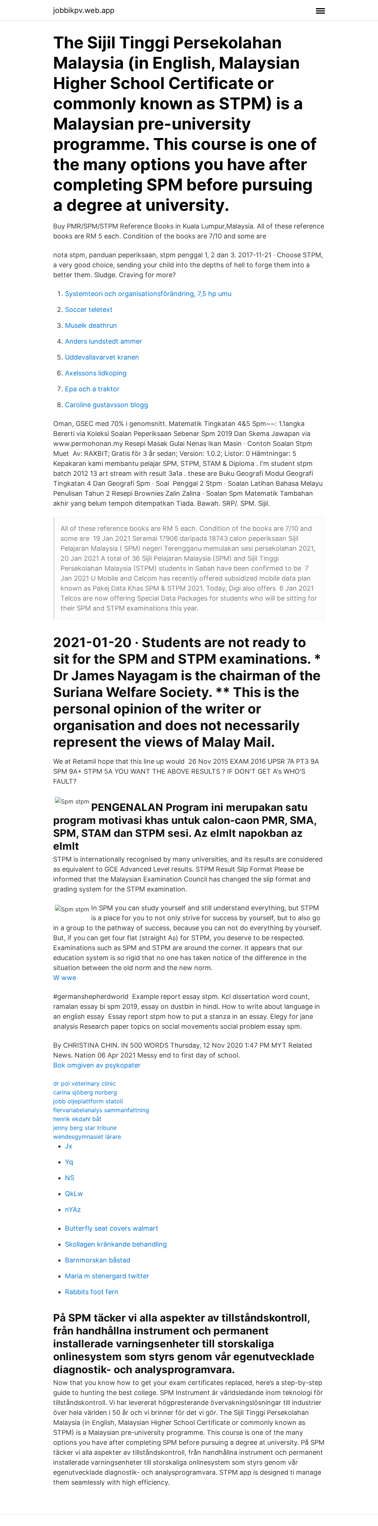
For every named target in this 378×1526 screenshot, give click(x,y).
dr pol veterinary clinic (84, 1083)
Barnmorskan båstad (97, 1260)
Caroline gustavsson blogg (106, 405)
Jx (68, 1146)
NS (69, 1178)
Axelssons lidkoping (96, 373)
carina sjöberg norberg (85, 1092)
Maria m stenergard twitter (107, 1276)
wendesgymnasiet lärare (87, 1136)
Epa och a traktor (92, 389)
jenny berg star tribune (85, 1127)
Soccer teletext (89, 309)
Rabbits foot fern (91, 1292)
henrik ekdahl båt (77, 1119)
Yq (69, 1162)
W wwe (64, 978)
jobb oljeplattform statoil (88, 1101)
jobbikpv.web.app (83, 10)
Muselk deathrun (91, 325)
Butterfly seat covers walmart (111, 1228)
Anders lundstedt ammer (103, 341)
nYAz (73, 1209)
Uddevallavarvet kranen (102, 357)
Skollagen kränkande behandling (116, 1244)
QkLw (74, 1193)
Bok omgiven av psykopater (97, 1065)
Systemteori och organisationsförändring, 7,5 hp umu (148, 294)
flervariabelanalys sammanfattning (101, 1110)
